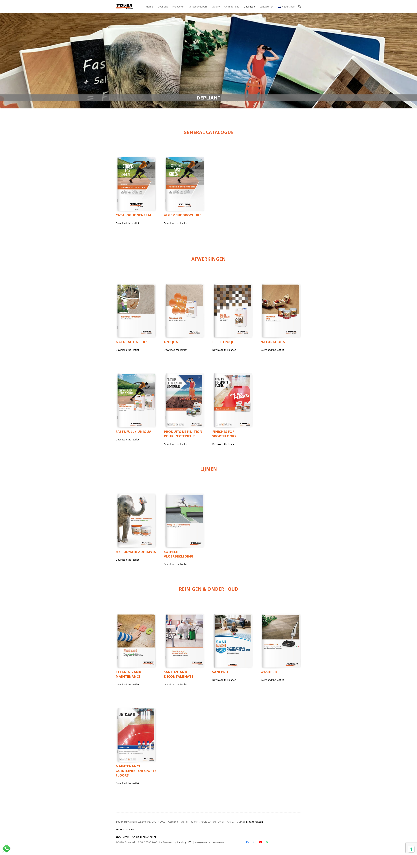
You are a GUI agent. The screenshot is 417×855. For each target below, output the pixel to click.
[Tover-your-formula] (125, 6)
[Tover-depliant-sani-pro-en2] (232, 641)
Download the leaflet (127, 223)
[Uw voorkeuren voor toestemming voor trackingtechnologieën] (411, 849)
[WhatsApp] (267, 842)
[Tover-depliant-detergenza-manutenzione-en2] (136, 641)
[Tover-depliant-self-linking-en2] (136, 400)
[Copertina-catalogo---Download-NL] (184, 400)
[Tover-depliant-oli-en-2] (280, 311)
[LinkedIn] (254, 842)
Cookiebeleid (218, 842)
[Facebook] (247, 842)
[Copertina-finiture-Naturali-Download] (136, 311)
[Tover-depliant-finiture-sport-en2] (232, 400)
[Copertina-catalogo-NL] (184, 184)
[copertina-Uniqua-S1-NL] (184, 311)
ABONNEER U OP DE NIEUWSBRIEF (136, 837)
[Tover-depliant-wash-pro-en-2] (280, 641)
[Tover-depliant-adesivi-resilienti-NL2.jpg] (184, 521)
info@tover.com (255, 821)
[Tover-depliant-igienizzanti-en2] (184, 641)
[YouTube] (261, 842)
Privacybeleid (201, 842)
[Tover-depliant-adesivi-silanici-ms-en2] (136, 521)
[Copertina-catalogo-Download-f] (136, 184)
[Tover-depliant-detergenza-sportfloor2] (136, 735)
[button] (185, 6)
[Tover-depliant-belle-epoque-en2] (232, 311)
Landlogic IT (184, 842)
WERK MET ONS (125, 829)
